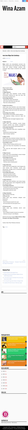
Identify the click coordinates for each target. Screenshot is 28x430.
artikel (6, 226)
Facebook (23, 1)
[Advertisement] (14, 30)
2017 (4, 388)
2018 (4, 385)
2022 (4, 374)
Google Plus (27, 1)
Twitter (25, 1)
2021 (4, 377)
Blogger (24, 428)
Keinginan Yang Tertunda (20, 261)
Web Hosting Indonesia (6, 422)
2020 (4, 379)
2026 (4, 371)
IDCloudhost (14, 422)
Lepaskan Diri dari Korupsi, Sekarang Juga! (13, 282)
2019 (4, 382)
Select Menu (1, 47)
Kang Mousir (10, 428)
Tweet (11, 61)
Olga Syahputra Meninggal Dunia (11, 272)
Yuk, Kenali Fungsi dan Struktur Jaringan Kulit (13, 280)
